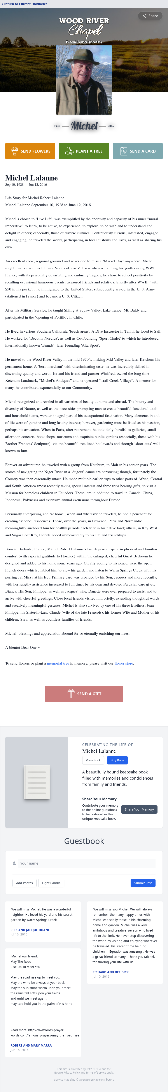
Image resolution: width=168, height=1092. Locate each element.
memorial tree (58, 663)
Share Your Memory (139, 809)
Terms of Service (96, 1072)
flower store (124, 663)
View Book (93, 760)
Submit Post (143, 883)
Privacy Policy (71, 1072)
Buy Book (117, 760)
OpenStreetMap (88, 1079)
